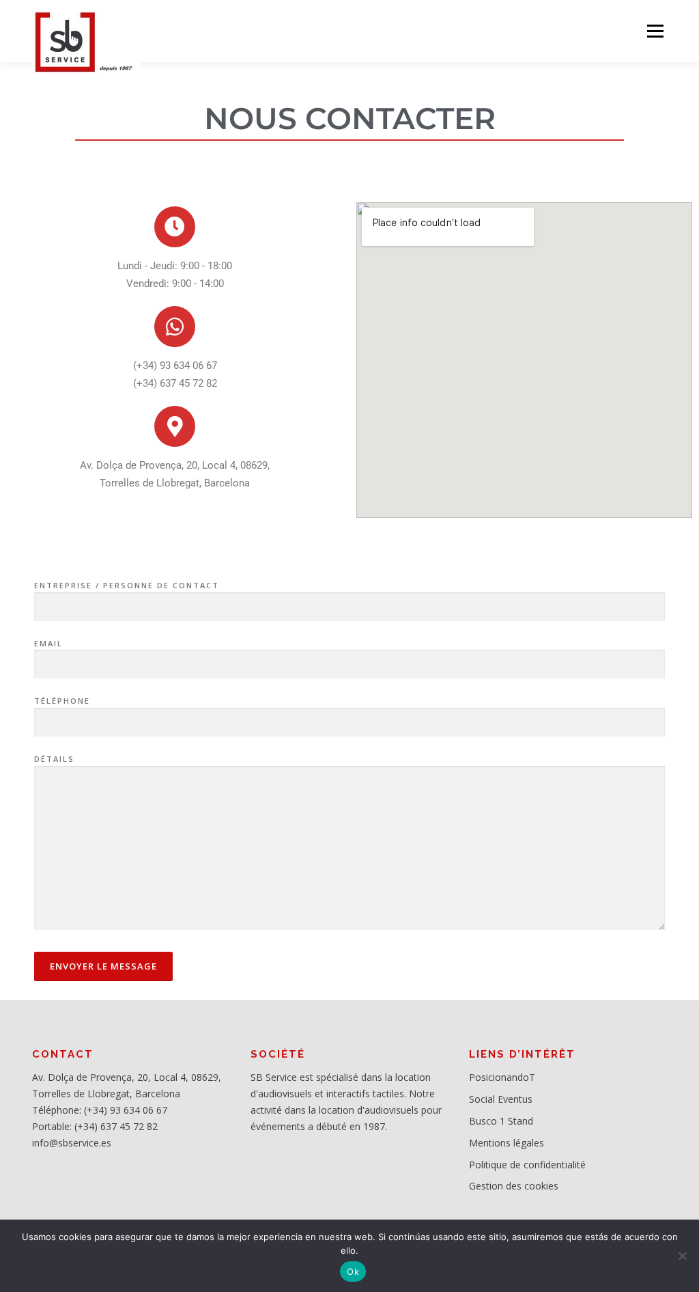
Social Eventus (500, 1098)
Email (48, 643)
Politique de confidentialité (527, 1164)
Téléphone (62, 701)
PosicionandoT (502, 1077)
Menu (655, 31)
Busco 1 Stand (501, 1120)
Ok (353, 1271)
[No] (682, 1256)
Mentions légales (506, 1142)
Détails (54, 759)
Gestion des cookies (513, 1185)
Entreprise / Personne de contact (126, 585)
